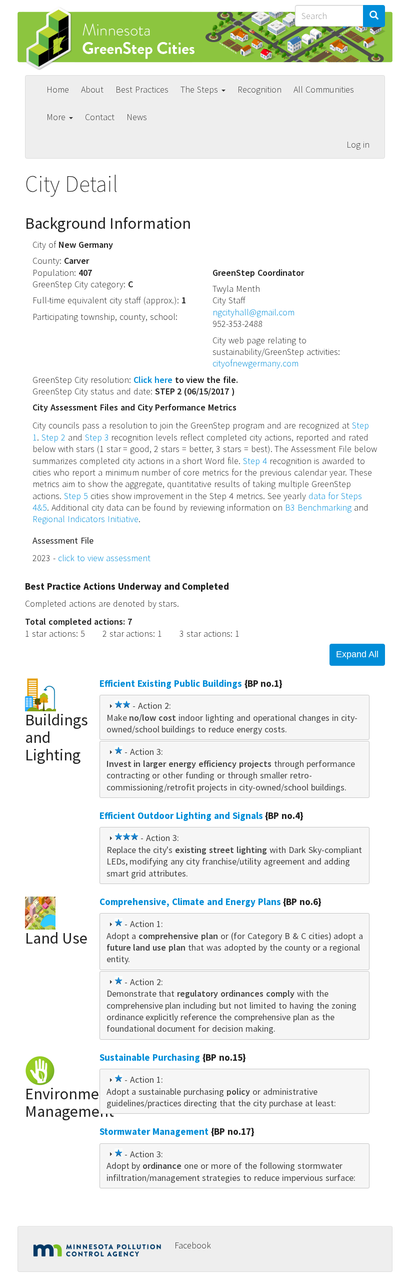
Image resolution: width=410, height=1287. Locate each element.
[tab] (235, 717)
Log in (358, 144)
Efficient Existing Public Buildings (171, 683)
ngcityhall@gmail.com (253, 312)
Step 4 (255, 461)
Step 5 (76, 496)
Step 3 (97, 437)
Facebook (192, 1245)
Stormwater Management (154, 1131)
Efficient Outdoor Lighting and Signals (181, 815)
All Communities (324, 89)
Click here (153, 379)
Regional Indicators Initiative (85, 519)
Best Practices (142, 89)
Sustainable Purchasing (150, 1057)
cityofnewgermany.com (255, 363)
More (57, 117)
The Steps (200, 89)
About (92, 89)
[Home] (115, 38)
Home (57, 89)
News (136, 117)
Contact (99, 117)
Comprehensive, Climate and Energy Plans (190, 902)
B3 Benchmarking (318, 507)
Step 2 (54, 437)
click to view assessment (104, 558)
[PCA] (100, 1247)
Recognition (260, 89)
